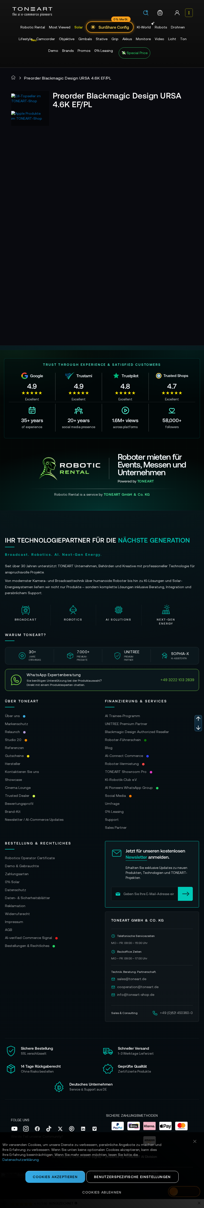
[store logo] (32, 11)
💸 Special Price (134, 53)
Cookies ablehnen (102, 1192)
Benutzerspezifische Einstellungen (132, 1177)
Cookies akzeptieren (55, 1177)
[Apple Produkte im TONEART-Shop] (28, 118)
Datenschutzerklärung (20, 1160)
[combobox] (147, 13)
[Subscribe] (185, 894)
